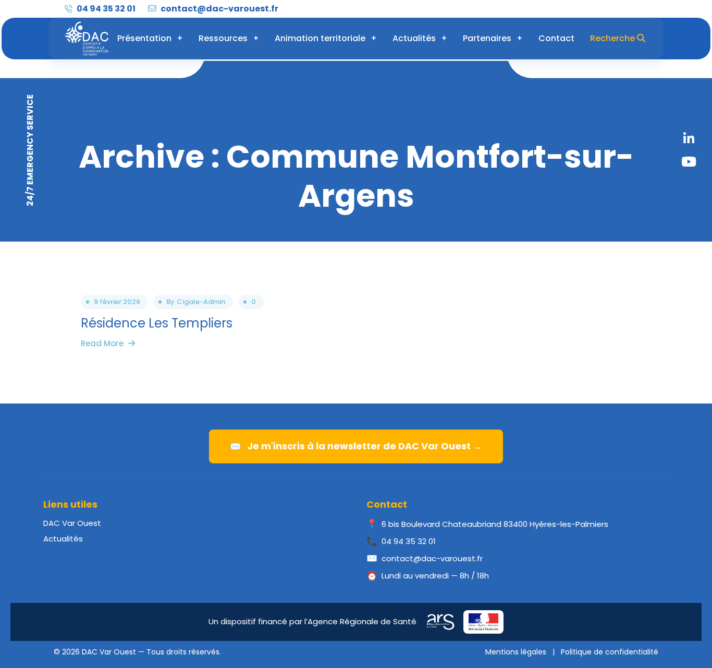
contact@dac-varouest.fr (218, 9)
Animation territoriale (320, 38)
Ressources (223, 38)
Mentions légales (515, 652)
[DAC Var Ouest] (86, 38)
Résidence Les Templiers (156, 323)
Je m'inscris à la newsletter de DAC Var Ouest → (356, 445)
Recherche (613, 38)
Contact (556, 38)
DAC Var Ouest (72, 523)
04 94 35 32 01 (105, 9)
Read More (103, 343)
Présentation (144, 38)
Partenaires (487, 38)
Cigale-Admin (201, 302)
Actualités (414, 38)
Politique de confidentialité (609, 652)
